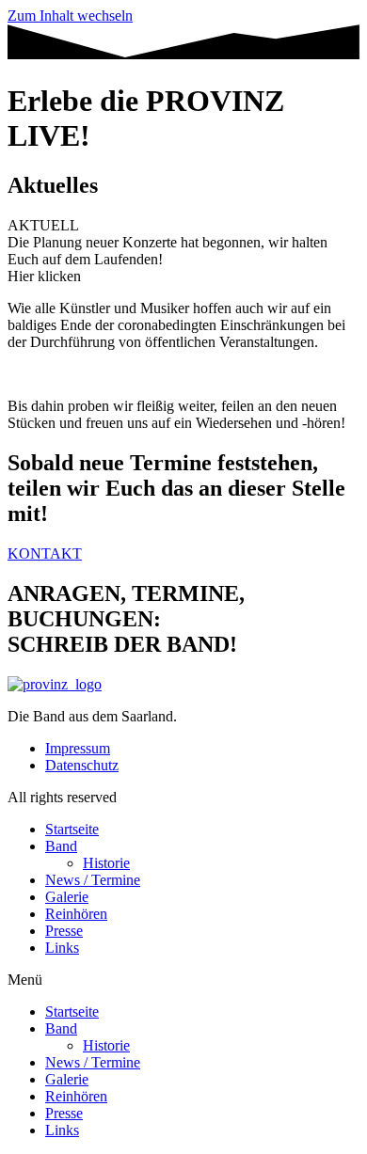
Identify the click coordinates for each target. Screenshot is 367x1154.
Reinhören (76, 914)
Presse (64, 931)
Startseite (72, 829)
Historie (106, 863)
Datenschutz (82, 765)
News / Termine (92, 880)
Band (61, 846)
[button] (183, 980)
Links (62, 948)
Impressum (77, 748)
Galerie (66, 897)
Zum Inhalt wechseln (70, 16)
